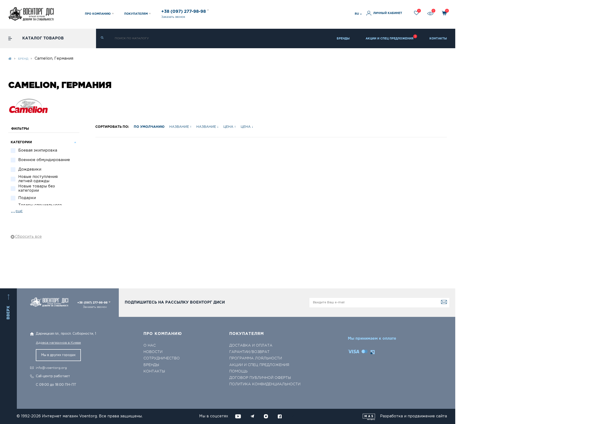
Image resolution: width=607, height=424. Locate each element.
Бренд (23, 58)
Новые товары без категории (36, 188)
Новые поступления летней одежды (38, 179)
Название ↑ (180, 126)
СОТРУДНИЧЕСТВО (161, 358)
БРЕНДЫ (343, 38)
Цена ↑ (229, 126)
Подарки (27, 198)
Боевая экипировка (37, 150)
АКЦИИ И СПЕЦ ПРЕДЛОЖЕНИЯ (390, 38)
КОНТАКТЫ (438, 38)
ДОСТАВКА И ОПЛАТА (250, 345)
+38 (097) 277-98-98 (184, 12)
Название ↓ (207, 126)
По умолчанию (149, 126)
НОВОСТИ (152, 352)
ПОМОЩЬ (238, 371)
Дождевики (29, 169)
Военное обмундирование (44, 160)
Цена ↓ (247, 126)
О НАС (149, 345)
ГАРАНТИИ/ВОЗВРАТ (249, 352)
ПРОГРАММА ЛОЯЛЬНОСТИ (255, 358)
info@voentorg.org (51, 368)
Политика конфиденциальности (264, 384)
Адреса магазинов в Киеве (58, 342)
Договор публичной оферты (260, 378)
